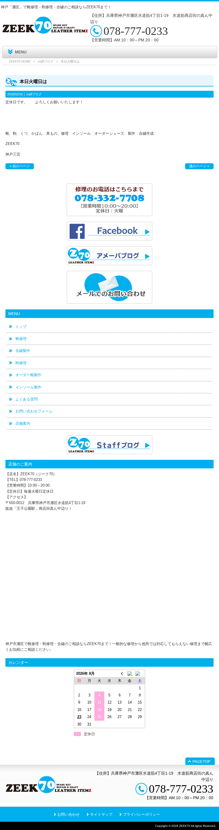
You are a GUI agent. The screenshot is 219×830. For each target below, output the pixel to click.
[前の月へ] (120, 673)
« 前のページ (20, 166)
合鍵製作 (22, 350)
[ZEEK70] (45, 31)
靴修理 (21, 339)
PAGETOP (201, 762)
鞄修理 (21, 363)
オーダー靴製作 (28, 375)
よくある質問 (26, 399)
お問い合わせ (68, 814)
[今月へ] (130, 673)
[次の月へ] (140, 673)
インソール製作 (28, 387)
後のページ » (199, 166)
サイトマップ (101, 814)
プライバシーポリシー (141, 814)
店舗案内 (22, 423)
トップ (21, 327)
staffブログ (45, 61)
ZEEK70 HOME (20, 61)
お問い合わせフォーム (33, 411)
